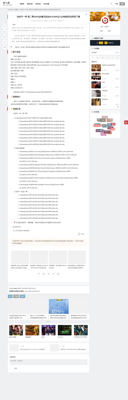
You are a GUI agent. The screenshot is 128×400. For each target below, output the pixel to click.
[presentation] (77, 328)
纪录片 (104, 131)
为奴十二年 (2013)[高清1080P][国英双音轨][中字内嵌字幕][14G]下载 (38, 318)
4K (102, 134)
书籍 (101, 124)
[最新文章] (92, 58)
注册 (122, 4)
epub (103, 117)
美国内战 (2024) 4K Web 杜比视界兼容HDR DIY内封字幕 (79, 318)
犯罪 (104, 119)
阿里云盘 (97, 123)
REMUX (107, 125)
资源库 (22, 4)
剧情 (98, 130)
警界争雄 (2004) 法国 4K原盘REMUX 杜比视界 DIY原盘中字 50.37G (19, 268)
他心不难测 (12, 337)
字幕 (99, 121)
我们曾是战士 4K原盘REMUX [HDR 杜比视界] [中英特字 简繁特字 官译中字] (76, 268)
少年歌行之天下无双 (80, 337)
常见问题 (46, 4)
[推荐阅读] (117, 58)
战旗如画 (28, 337)
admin (15, 288)
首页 (11, 9)
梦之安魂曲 (105, 73)
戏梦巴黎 (104, 90)
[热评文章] (107, 58)
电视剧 (16, 9)
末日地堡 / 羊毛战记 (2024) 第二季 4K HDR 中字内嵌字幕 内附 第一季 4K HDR (39, 268)
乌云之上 (60, 337)
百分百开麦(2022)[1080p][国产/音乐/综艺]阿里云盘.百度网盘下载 (58, 318)
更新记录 (30, 4)
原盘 (109, 132)
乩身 (43, 337)
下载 (109, 120)
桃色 (103, 82)
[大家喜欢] (97, 58)
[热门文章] (102, 58)
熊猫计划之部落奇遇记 (108, 65)
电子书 (98, 128)
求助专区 (38, 4)
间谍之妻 (104, 99)
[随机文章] (112, 58)
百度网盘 (102, 127)
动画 (112, 126)
